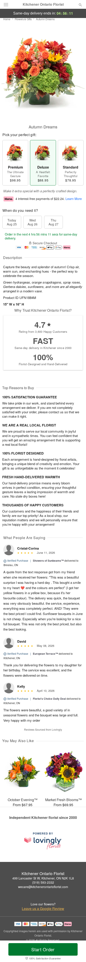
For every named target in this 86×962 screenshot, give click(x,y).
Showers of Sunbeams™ (48, 561)
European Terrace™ (45, 654)
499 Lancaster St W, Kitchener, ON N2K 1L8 (43, 878)
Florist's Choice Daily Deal (49, 699)
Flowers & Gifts (23, 19)
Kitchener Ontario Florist (43, 4)
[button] (77, 952)
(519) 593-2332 (43, 882)
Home (6, 19)
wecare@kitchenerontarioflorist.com (43, 887)
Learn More (73, 198)
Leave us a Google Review (43, 908)
